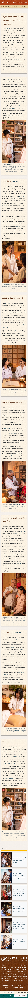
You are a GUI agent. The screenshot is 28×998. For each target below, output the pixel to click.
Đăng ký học (22, 996)
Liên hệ (23, 6)
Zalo (4, 996)
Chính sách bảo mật (18, 987)
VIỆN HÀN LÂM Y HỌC (12, 2)
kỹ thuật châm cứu (11, 433)
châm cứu (8, 28)
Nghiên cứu (5, 6)
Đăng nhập (9, 987)
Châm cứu (5, 186)
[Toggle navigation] (26, 2)
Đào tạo (15, 6)
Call (11, 996)
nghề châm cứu (18, 59)
